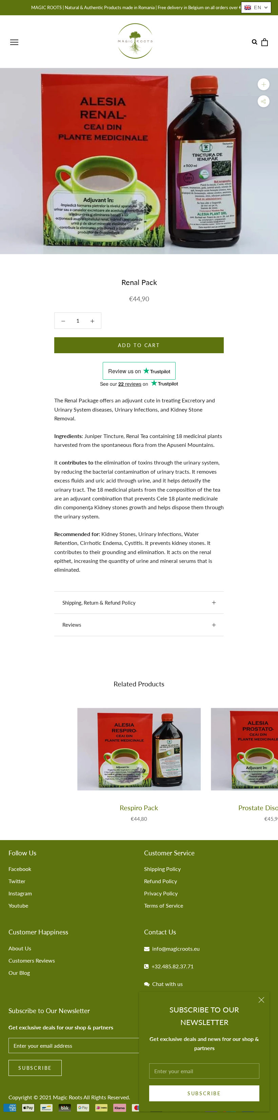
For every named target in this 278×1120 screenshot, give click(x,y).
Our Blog (19, 972)
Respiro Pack (139, 807)
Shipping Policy (162, 869)
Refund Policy (160, 881)
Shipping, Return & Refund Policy (99, 603)
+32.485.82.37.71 (173, 966)
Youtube (18, 905)
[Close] (261, 1000)
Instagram (20, 893)
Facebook (19, 869)
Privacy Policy (161, 893)
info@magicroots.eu (176, 948)
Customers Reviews (31, 960)
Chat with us (167, 984)
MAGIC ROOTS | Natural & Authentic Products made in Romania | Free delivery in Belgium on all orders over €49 (139, 7)
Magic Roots (67, 1097)
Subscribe (204, 1093)
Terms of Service (163, 905)
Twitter (16, 881)
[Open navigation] (14, 42)
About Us (19, 948)
